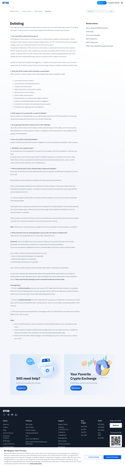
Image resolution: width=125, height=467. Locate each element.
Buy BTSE (84, 426)
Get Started (76, 388)
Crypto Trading (26, 11)
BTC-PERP (101, 430)
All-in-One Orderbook (32, 439)
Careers (5, 427)
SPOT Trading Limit (92, 42)
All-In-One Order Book (93, 35)
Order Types (90, 31)
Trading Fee (61, 432)
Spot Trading (38, 11)
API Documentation (64, 444)
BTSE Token (6, 441)
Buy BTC (83, 429)
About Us (6, 424)
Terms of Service (8, 433)
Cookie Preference (9, 444)
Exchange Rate (62, 438)
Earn (27, 436)
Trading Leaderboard (32, 433)
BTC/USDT (101, 424)
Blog (4, 430)
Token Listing (62, 441)
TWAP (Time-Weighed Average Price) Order (99, 46)
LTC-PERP (101, 438)
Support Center (113, 3)
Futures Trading (30, 430)
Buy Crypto (29, 424)
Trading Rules (62, 435)
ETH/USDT (101, 427)
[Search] (111, 11)
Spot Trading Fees (91, 39)
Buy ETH (83, 432)
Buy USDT (84, 435)
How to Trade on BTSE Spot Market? (97, 28)
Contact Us (101, 3)
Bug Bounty (61, 447)
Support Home (14, 11)
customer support (69, 247)
